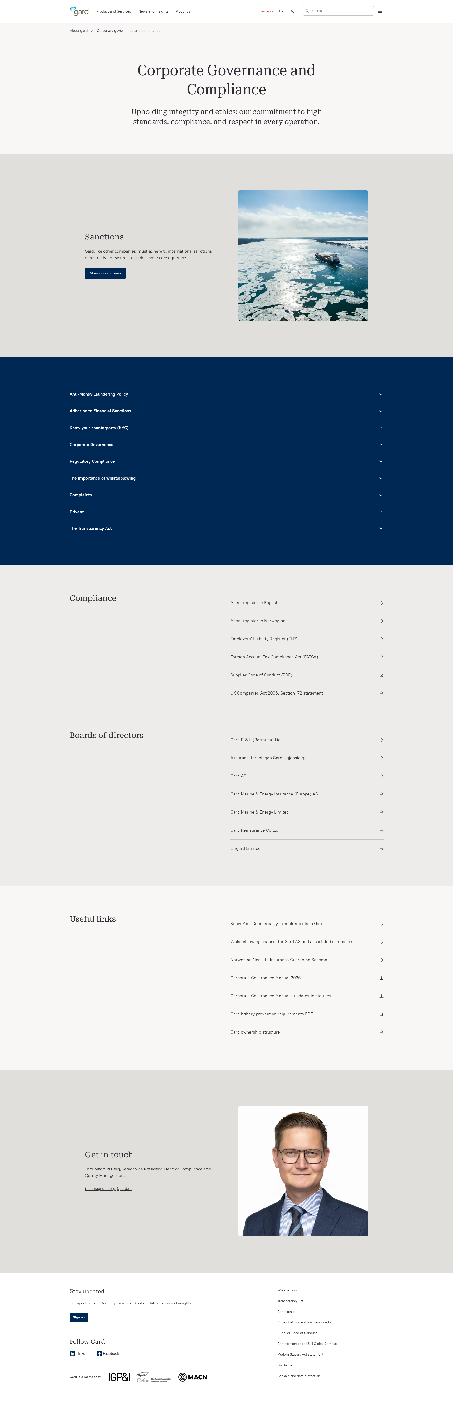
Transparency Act (290, 1301)
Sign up (79, 1317)
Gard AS (238, 776)
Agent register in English (254, 602)
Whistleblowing (290, 1290)
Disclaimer (286, 1365)
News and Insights (153, 11)
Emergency (265, 11)
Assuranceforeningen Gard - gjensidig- (268, 758)
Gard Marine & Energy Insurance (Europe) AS (274, 794)
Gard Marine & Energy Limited (259, 812)
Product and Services (113, 11)
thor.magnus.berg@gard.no (108, 1188)
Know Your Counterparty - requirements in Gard (276, 923)
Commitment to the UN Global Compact (308, 1344)
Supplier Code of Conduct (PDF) (261, 675)
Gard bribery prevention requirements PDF (271, 1014)
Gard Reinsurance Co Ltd (254, 830)
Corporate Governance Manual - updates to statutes (280, 996)
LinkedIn (83, 1353)
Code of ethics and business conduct (306, 1322)
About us (183, 11)
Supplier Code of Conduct (297, 1333)
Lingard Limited (245, 848)
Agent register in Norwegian (257, 620)
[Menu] (380, 11)
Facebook (111, 1353)
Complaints (286, 1312)
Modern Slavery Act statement (300, 1354)
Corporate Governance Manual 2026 (265, 977)
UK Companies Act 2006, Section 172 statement (276, 693)
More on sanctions (105, 273)
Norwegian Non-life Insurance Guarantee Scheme (278, 959)
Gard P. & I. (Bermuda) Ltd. (256, 739)
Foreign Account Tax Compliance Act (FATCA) (274, 657)
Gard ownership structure (255, 1032)
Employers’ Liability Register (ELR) (263, 638)
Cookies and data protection (299, 1376)
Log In (283, 11)
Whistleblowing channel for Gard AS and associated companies (291, 941)
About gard (79, 31)
